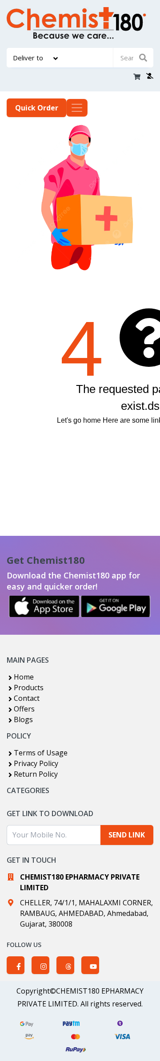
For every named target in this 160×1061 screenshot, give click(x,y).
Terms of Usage (41, 753)
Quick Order (36, 108)
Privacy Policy (36, 763)
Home (24, 677)
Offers (24, 709)
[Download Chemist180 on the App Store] (44, 606)
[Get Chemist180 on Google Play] (115, 606)
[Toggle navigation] (77, 108)
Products (29, 687)
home (92, 420)
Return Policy (36, 774)
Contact (27, 698)
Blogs (23, 719)
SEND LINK (126, 835)
